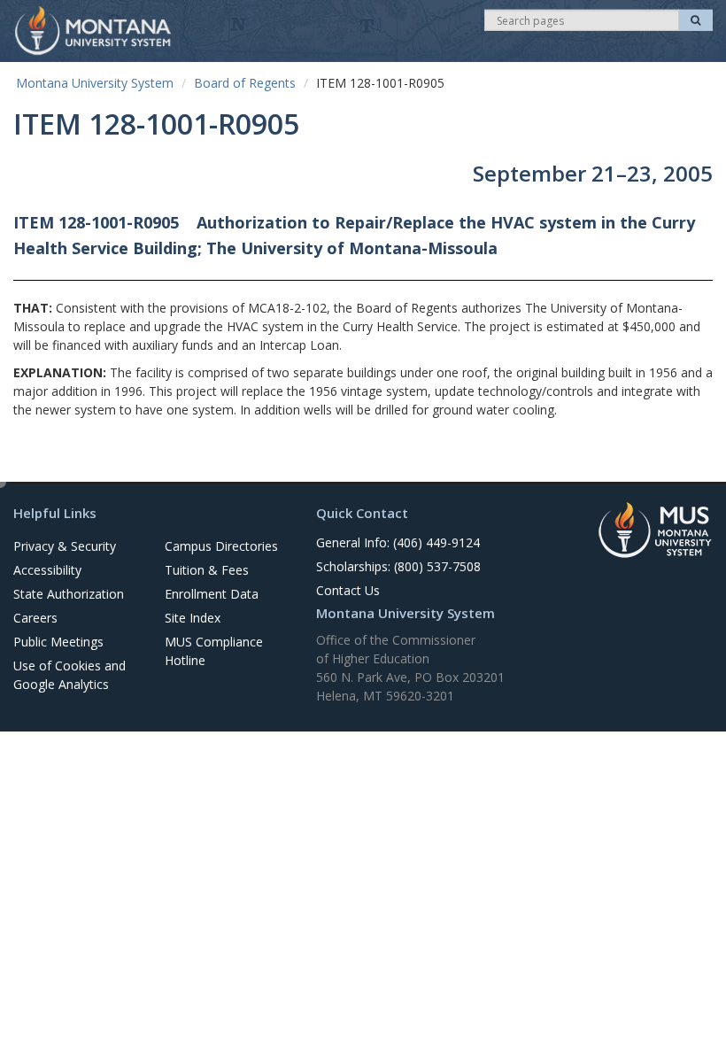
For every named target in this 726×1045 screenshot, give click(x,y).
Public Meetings (58, 641)
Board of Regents (245, 82)
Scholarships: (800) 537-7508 (398, 566)
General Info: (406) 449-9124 (398, 542)
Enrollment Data (212, 593)
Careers (35, 617)
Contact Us (348, 590)
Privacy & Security (64, 546)
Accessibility (47, 569)
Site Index (192, 617)
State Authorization (68, 593)
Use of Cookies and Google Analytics (69, 675)
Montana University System (95, 82)
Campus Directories (221, 546)
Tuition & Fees (207, 569)
